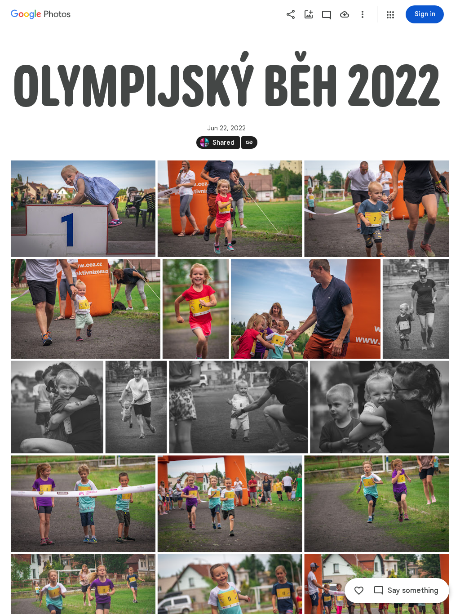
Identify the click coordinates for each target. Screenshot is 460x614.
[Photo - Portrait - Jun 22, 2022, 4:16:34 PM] (416, 309)
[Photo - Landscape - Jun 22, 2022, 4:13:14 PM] (376, 208)
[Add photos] (309, 14)
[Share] (291, 14)
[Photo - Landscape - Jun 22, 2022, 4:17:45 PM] (379, 407)
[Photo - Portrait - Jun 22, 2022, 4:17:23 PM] (136, 407)
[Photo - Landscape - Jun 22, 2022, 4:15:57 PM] (305, 309)
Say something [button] (413, 590)
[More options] (363, 14)
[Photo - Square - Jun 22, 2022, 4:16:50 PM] (57, 407)
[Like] (359, 591)
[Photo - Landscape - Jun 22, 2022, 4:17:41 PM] (238, 407)
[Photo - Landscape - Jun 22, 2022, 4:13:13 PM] (230, 208)
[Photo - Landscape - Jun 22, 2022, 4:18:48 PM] (230, 503)
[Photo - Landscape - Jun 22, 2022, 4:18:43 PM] (83, 503)
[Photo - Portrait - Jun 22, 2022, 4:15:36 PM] (196, 309)
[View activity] (327, 14)
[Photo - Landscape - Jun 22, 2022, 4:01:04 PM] (83, 208)
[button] (390, 15)
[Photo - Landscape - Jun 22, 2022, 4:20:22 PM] (376, 503)
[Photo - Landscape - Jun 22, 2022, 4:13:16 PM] (85, 309)
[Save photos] (345, 14)
